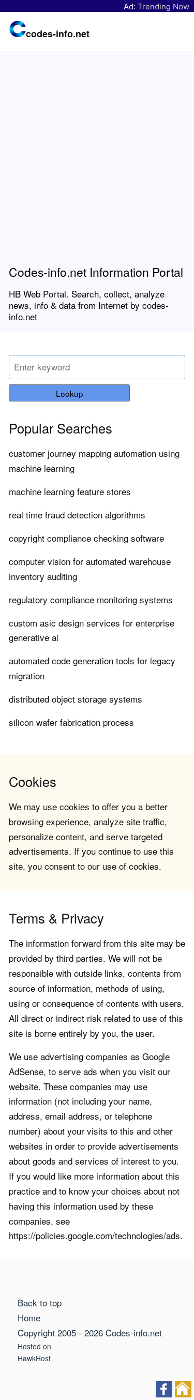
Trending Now (163, 6)
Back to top (40, 1302)
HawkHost (34, 1358)
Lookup (69, 393)
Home (29, 1317)
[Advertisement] (97, 162)
